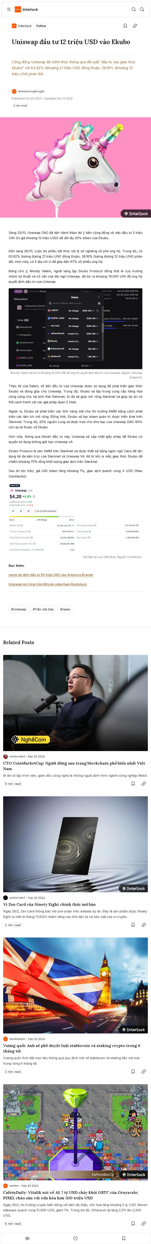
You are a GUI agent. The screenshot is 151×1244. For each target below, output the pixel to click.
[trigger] (134, 9)
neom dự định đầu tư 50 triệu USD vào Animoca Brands (51, 575)
